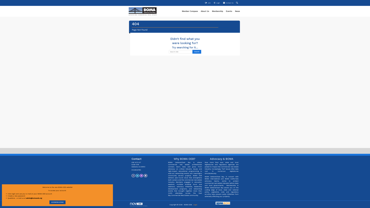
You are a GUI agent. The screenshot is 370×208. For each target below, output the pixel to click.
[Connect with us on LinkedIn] (137, 175)
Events (229, 11)
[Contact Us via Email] (145, 175)
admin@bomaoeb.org (34, 198)
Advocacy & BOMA (221, 158)
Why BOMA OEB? (185, 158)
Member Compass (190, 11)
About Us (205, 11)
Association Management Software (138, 205)
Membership (217, 11)
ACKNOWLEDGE (57, 202)
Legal (195, 205)
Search (196, 52)
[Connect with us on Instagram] (141, 175)
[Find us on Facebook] (133, 175)
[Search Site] (237, 3)
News (237, 11)
